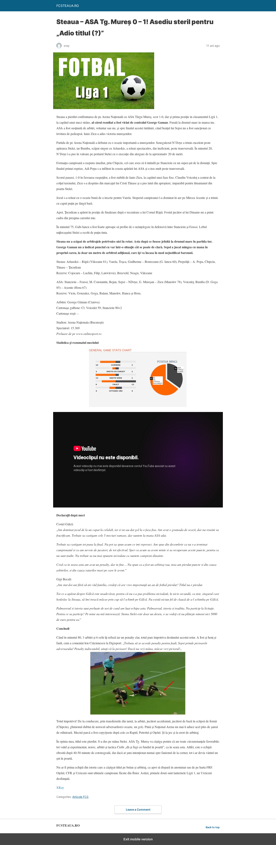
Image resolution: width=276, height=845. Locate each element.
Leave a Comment (138, 809)
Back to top (213, 827)
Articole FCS (80, 796)
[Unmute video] (138, 459)
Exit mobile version (138, 839)
